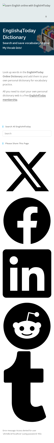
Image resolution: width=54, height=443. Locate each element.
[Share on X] (27, 195)
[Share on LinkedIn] (27, 300)
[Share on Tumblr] (27, 421)
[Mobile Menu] (49, 16)
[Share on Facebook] (27, 244)
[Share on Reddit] (27, 349)
